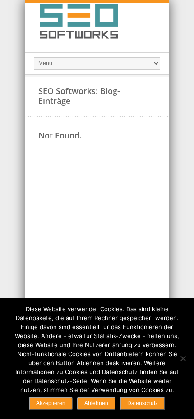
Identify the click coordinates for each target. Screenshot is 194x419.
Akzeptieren (50, 403)
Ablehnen (96, 403)
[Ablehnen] (182, 358)
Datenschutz (142, 403)
